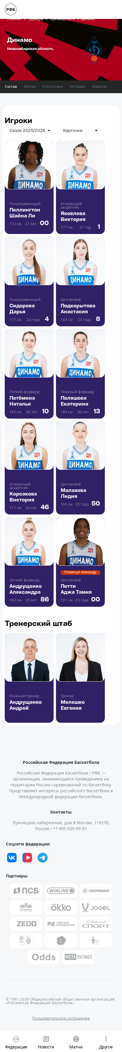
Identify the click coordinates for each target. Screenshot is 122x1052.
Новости (99, 86)
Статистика (53, 86)
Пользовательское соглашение (61, 1018)
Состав (11, 86)
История (77, 86)
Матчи (30, 86)
